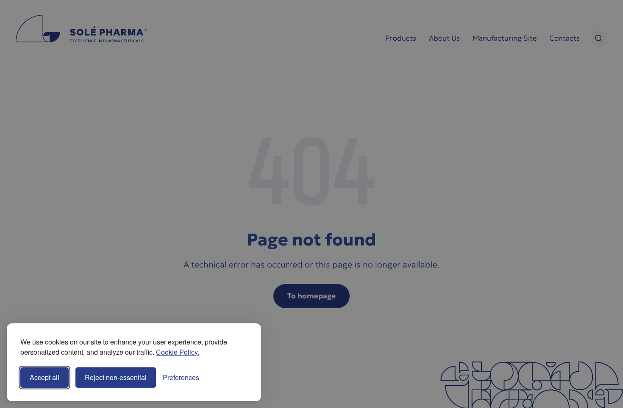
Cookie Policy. (177, 352)
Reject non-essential (116, 377)
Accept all (44, 377)
